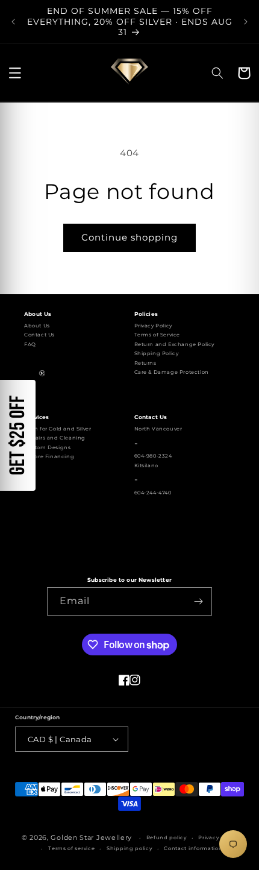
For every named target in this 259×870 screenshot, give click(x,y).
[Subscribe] (198, 601)
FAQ (30, 344)
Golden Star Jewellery (91, 837)
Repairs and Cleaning (55, 438)
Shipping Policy (156, 353)
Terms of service (71, 848)
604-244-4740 (153, 493)
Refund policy (166, 837)
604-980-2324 (153, 456)
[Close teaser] (42, 373)
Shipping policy (129, 848)
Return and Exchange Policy (174, 344)
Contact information (193, 848)
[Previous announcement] (13, 21)
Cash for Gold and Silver (57, 429)
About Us (37, 326)
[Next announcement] (245, 21)
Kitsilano (146, 465)
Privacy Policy (153, 326)
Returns (145, 363)
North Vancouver (158, 429)
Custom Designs (47, 447)
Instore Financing (49, 456)
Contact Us (39, 335)
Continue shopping (129, 237)
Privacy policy (217, 837)
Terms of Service (157, 335)
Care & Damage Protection (171, 372)
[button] (15, 73)
